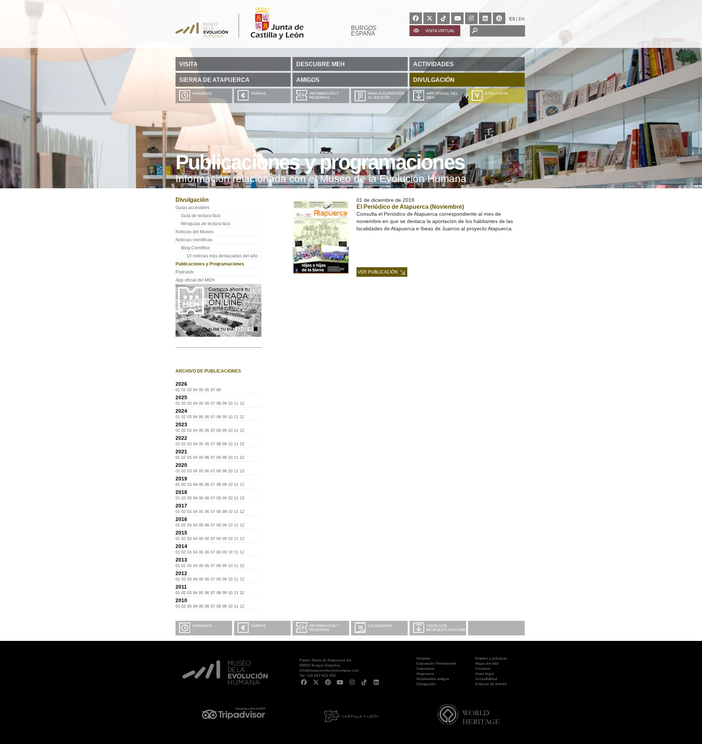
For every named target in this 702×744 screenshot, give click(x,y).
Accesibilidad (486, 679)
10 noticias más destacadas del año (222, 255)
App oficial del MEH (442, 95)
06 (207, 390)
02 (183, 390)
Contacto (483, 668)
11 (236, 403)
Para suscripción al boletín (386, 95)
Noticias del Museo (195, 231)
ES (512, 19)
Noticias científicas (194, 239)
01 (178, 403)
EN (521, 19)
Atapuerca (425, 674)
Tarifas (258, 93)
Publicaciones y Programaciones (210, 264)
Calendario (380, 626)
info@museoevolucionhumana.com (329, 670)
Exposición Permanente (436, 663)
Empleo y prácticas (491, 658)
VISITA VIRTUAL (440, 31)
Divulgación (426, 684)
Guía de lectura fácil (200, 215)
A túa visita (496, 93)
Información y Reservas (324, 95)
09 (224, 403)
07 (213, 403)
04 (195, 390)
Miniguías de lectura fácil (205, 223)
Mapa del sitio (487, 663)
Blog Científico (195, 247)
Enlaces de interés (491, 684)
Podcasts (185, 272)
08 (218, 390)
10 (230, 403)
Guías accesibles (193, 207)
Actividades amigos (432, 679)
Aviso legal (484, 674)
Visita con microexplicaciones (446, 628)
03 (189, 390)
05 (201, 390)
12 (242, 403)
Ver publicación (378, 272)
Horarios (202, 93)
